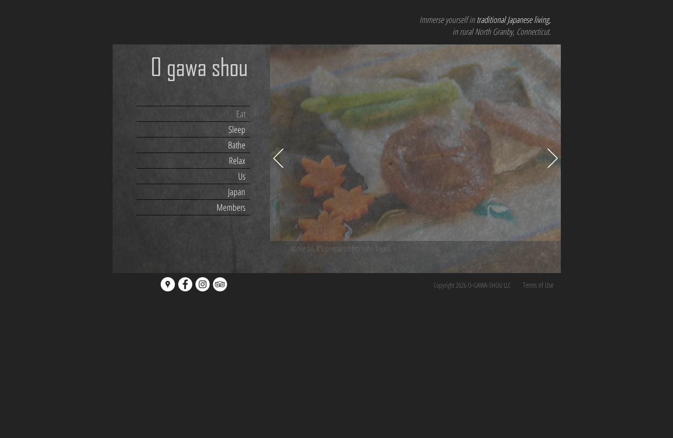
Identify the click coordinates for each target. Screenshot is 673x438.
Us (241, 176)
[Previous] (278, 159)
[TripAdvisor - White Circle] (220, 284)
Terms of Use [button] (538, 285)
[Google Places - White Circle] (168, 284)
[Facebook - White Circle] (185, 284)
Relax (237, 160)
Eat (240, 114)
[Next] (553, 159)
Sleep (236, 129)
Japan (236, 192)
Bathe (236, 145)
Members (231, 207)
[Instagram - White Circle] (202, 284)
